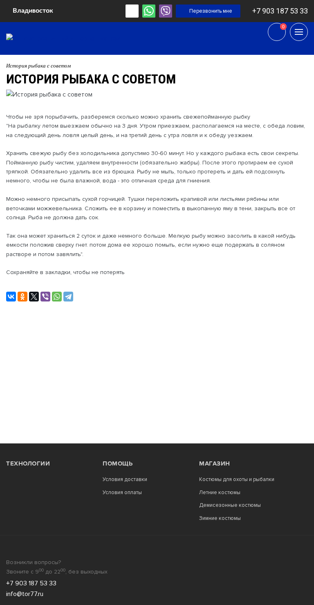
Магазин (214, 463)
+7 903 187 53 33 (280, 11)
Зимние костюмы (220, 518)
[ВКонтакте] (11, 296)
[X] (34, 296)
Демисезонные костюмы (230, 505)
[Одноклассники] (22, 296)
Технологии (28, 463)
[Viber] (45, 296)
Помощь (117, 463)
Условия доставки (125, 480)
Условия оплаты (122, 493)
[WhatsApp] (57, 296)
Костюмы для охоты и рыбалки (236, 480)
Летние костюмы (219, 493)
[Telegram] (68, 296)
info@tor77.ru (24, 594)
